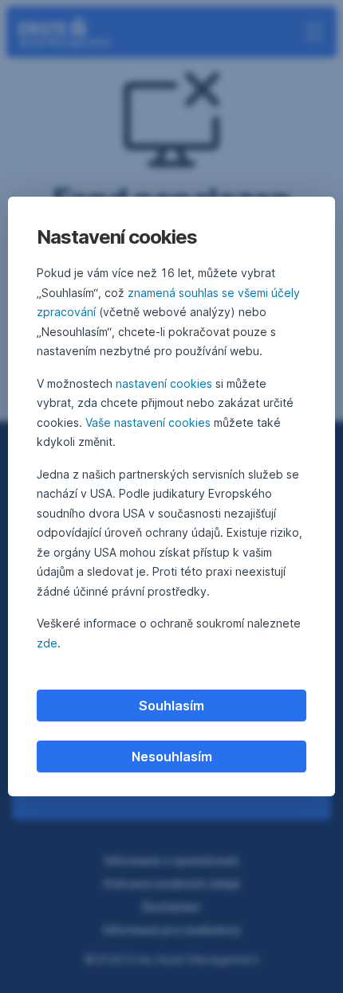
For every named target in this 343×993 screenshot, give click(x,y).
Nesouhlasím (172, 756)
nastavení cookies (164, 383)
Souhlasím (171, 705)
